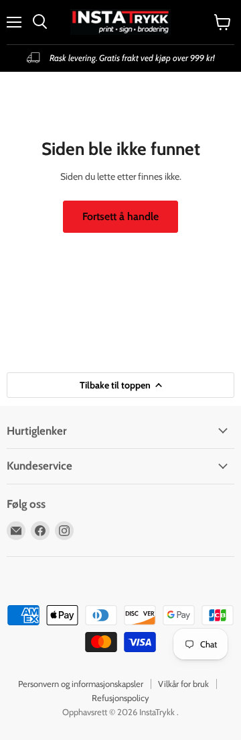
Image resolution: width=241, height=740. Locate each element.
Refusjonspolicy (120, 697)
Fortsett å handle (120, 216)
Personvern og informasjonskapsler (80, 683)
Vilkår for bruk (183, 683)
